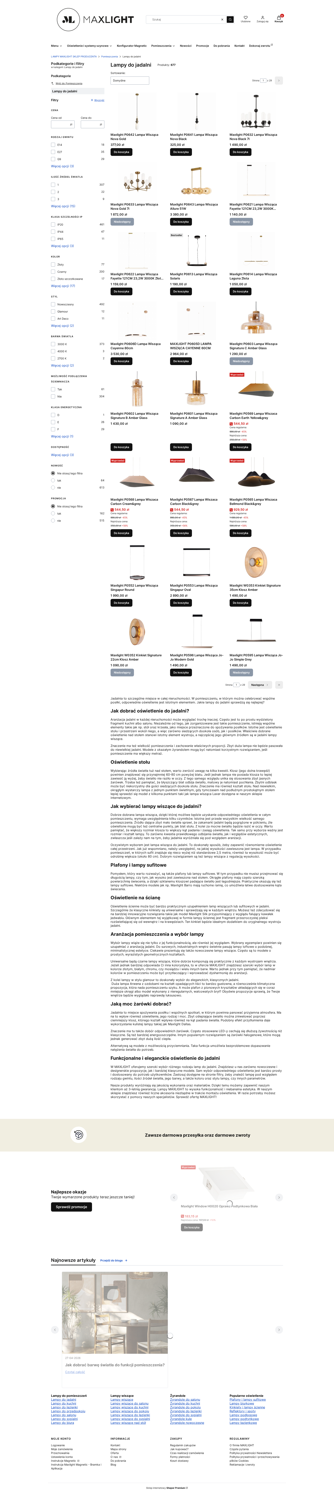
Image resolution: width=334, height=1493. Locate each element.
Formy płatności (180, 1456)
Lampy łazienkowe (243, 1423)
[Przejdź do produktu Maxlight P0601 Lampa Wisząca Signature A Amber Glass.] (196, 390)
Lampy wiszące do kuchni (129, 1407)
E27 (59, 152)
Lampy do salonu (63, 1415)
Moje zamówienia (62, 1449)
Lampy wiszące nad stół (128, 1423)
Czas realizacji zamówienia (187, 1453)
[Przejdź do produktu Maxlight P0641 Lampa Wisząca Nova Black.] (196, 111)
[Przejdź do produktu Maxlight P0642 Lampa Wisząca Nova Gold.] (137, 111)
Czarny (61, 271)
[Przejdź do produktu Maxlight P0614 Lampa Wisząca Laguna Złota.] (256, 251)
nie (59, 487)
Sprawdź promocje (71, 1207)
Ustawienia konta (62, 1456)
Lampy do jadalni (63, 1399)
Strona (255, 80)
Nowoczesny (65, 304)
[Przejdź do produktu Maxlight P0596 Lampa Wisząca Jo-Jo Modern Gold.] (196, 632)
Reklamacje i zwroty (242, 1464)
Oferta (115, 1453)
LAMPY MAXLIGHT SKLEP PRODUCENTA (74, 56)
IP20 (60, 224)
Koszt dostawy (179, 1460)
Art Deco (62, 318)
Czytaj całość (75, 1372)
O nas (115, 1456)
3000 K (62, 344)
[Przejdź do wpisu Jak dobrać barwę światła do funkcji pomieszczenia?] (115, 1313)
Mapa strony (118, 1449)
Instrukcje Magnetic (64, 1460)
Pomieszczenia (109, 56)
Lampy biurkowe (242, 1403)
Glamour (62, 311)
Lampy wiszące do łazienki (130, 1415)
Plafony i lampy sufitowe (248, 1399)
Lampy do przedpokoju (68, 1411)
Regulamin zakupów (183, 1445)
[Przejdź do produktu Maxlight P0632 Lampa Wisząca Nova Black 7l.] (256, 111)
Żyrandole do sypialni (186, 1415)
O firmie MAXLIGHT (242, 1445)
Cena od (56, 117)
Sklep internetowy (165, 1487)
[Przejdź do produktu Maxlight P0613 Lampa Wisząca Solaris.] (196, 251)
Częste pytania (239, 1449)
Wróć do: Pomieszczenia (69, 83)
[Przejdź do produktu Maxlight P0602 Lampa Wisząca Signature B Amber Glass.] (137, 390)
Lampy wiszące (122, 1399)
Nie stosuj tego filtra (70, 473)
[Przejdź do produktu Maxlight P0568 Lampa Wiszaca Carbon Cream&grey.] (137, 476)
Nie (59, 396)
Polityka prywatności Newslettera (251, 1453)
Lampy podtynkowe (244, 1419)
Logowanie (58, 1445)
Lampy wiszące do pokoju (130, 1411)
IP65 (60, 238)
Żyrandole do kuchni (185, 1403)
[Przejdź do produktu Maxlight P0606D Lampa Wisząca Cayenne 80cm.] (137, 320)
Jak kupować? (179, 1449)
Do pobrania (118, 1460)
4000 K (62, 351)
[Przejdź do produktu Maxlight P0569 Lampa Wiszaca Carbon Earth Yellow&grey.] (256, 390)
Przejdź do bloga (111, 1260)
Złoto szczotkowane (70, 278)
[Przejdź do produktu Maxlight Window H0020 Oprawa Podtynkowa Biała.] (226, 1183)
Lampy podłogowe (243, 1415)
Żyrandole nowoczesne (187, 1423)
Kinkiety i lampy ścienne (247, 1407)
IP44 (60, 231)
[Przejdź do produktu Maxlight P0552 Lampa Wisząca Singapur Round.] (137, 562)
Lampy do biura (62, 1423)
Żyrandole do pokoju (185, 1407)
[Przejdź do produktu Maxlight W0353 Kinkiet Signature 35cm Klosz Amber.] (256, 562)
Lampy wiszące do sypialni (130, 1419)
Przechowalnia (60, 1453)
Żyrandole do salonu (185, 1399)
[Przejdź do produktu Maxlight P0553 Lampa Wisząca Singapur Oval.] (196, 562)
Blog (113, 1464)
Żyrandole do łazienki (186, 1411)
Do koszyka (121, 152)
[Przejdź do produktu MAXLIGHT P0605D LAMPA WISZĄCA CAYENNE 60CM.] (196, 320)
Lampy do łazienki (64, 1407)
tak (59, 480)
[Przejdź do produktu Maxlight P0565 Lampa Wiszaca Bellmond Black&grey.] (256, 476)
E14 (59, 144)
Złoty (60, 264)
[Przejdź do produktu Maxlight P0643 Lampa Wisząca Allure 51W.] (196, 181)
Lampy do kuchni (63, 1403)
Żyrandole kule (181, 1419)
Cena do (86, 117)
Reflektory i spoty (243, 1411)
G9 (59, 159)
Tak (59, 389)
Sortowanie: (118, 73)
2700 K (61, 358)
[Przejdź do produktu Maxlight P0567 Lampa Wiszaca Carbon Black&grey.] (196, 476)
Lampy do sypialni (64, 1419)
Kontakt (115, 1445)
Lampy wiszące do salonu (129, 1403)
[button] (230, 19)
